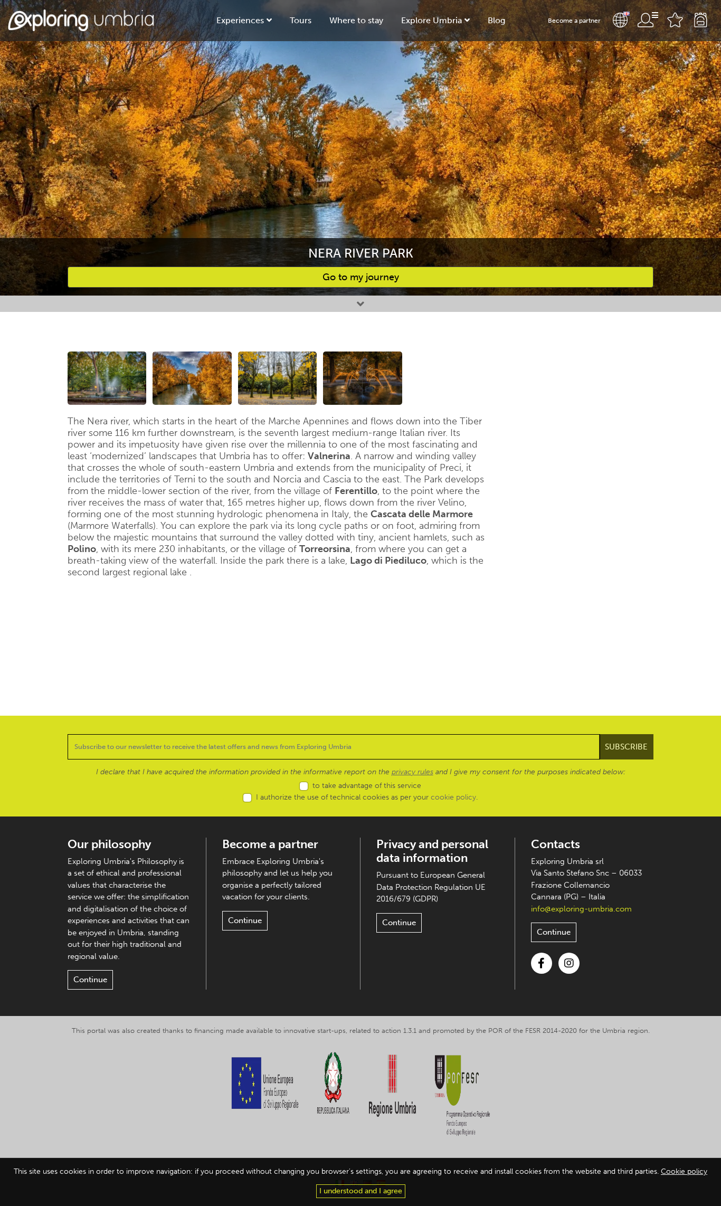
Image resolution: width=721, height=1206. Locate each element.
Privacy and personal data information (432, 851)
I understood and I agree (360, 1190)
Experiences (240, 20)
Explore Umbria (431, 20)
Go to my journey (360, 277)
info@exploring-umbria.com (581, 909)
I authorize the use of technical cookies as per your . (367, 797)
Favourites (675, 20)
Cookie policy (684, 1171)
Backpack (700, 20)
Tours (300, 20)
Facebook (541, 963)
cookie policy (453, 797)
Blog (496, 20)
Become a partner (574, 20)
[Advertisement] (586, 510)
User (647, 20)
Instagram (569, 963)
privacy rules (412, 771)
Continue (90, 979)
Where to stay (356, 20)
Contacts (555, 844)
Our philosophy (109, 844)
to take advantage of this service (366, 785)
